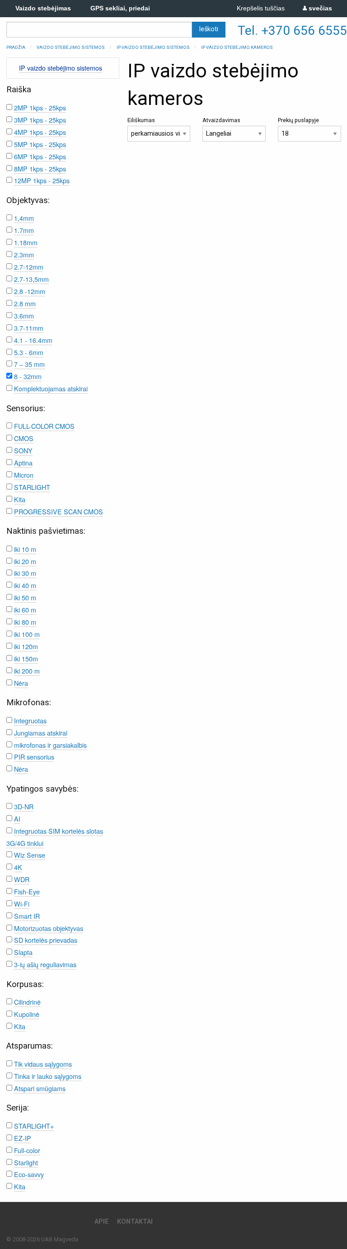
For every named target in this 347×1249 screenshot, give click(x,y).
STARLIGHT (32, 487)
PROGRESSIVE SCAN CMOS (58, 511)
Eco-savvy (29, 1174)
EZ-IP (22, 1138)
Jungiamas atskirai (40, 732)
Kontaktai (135, 1221)
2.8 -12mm (29, 291)
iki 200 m (27, 670)
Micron (23, 475)
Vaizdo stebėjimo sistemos (71, 47)
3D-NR (23, 806)
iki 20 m (25, 561)
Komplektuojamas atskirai (51, 388)
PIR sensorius (34, 756)
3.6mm (24, 315)
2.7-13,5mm (31, 279)
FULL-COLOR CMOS (44, 426)
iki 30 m (25, 573)
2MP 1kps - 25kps (40, 107)
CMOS (23, 438)
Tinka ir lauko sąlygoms (47, 1076)
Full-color (27, 1150)
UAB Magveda (59, 1239)
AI (17, 818)
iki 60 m (25, 609)
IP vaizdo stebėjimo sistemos (153, 47)
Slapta (23, 952)
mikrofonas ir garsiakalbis (50, 745)
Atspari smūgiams (40, 1088)
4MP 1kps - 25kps (40, 132)
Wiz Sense (29, 855)
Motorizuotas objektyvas (48, 928)
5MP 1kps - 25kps (40, 144)
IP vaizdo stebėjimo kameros (237, 47)
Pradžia (15, 47)
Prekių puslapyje (298, 120)
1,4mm (24, 218)
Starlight (26, 1162)
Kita (19, 499)
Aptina (23, 462)
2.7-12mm (28, 266)
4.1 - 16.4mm (33, 340)
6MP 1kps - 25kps (40, 156)
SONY (23, 450)
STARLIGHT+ (34, 1125)
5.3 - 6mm (28, 352)
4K (18, 867)
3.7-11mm (28, 327)
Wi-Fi (21, 903)
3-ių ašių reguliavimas (45, 964)
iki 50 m (25, 597)
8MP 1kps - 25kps (40, 168)
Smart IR (27, 916)
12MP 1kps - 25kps (42, 180)
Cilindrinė (27, 1002)
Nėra (21, 683)
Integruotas (30, 720)
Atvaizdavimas (221, 120)
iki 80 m (25, 622)
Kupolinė (26, 1014)
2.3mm (24, 254)
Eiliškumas (141, 120)
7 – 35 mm (29, 364)
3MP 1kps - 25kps (40, 119)
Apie (101, 1221)
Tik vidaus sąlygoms (43, 1064)
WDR (21, 879)
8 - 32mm (28, 376)
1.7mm (24, 230)
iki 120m (26, 646)
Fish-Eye (27, 891)
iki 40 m (25, 585)
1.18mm (26, 242)
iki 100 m (27, 634)
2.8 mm (25, 303)
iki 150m (26, 658)
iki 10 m (25, 549)
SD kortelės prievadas (45, 940)
